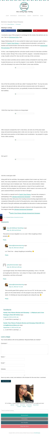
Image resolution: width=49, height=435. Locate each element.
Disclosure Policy (14, 37)
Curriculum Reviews (10, 217)
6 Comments (18, 24)
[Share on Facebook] (1, 215)
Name (3, 356)
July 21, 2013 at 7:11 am (16, 286)
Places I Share (36, 405)
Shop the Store (24, 426)
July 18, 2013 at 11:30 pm (16, 247)
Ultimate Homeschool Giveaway (21, 196)
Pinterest (24, 406)
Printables (24, 419)
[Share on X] (1, 217)
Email (3, 363)
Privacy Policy (29, 405)
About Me (12, 405)
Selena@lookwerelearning (16, 245)
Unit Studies (24, 422)
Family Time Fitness (13, 43)
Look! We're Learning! (24, 7)
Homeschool (24, 415)
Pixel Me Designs (37, 432)
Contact (17, 405)
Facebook (19, 406)
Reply (4, 239)
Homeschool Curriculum (18, 217)
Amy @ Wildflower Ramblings (15, 228)
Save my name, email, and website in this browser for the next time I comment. (23, 377)
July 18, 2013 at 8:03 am (14, 230)
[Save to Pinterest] (1, 220)
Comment (4, 343)
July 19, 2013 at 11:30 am (14, 267)
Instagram (29, 406)
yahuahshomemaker (13, 264)
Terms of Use (22, 405)
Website (3, 369)
